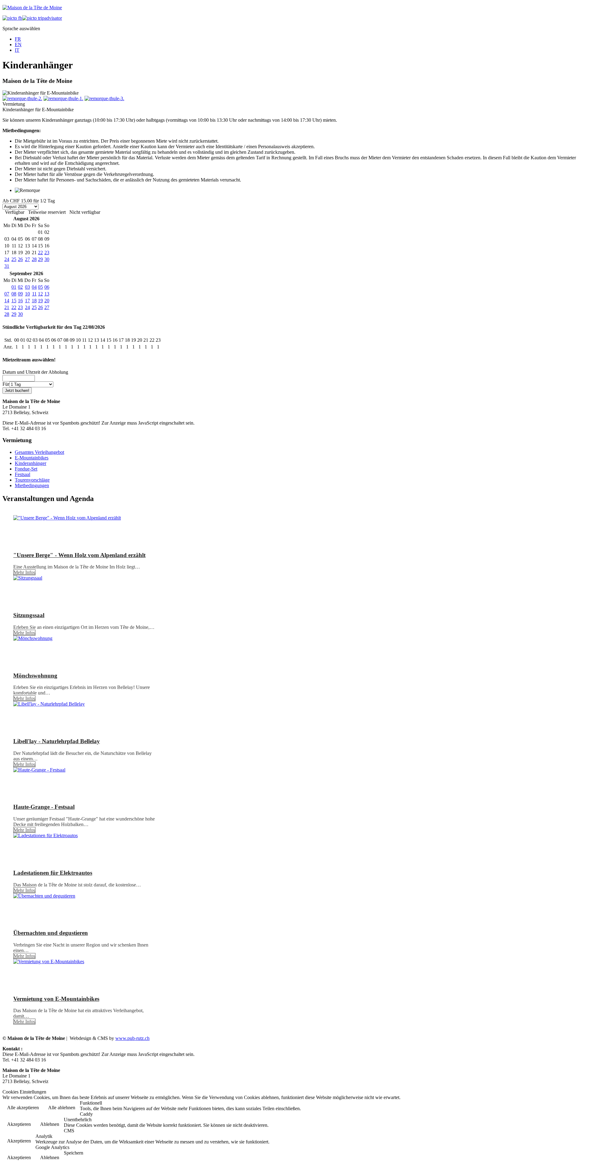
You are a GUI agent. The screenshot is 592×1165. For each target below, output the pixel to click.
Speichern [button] (73, 1152)
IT (17, 50)
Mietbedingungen (32, 485)
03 (27, 287)
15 (13, 300)
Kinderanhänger (30, 463)
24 (6, 259)
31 (6, 266)
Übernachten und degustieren (50, 933)
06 (46, 287)
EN (18, 44)
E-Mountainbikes (31, 457)
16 (20, 300)
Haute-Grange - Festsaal (44, 807)
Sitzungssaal (28, 615)
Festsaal (22, 474)
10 (27, 293)
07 (6, 293)
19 (40, 300)
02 (20, 287)
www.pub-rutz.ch (132, 1038)
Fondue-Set (26, 468)
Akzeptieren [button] (19, 1124)
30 (46, 259)
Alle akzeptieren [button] (23, 1107)
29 (40, 259)
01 (13, 287)
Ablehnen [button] (49, 1124)
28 (34, 259)
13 (46, 293)
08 (13, 293)
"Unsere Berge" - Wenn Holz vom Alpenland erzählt (79, 555)
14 (6, 300)
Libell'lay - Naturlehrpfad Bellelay (56, 741)
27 (27, 259)
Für (5, 384)
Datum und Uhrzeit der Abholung (35, 372)
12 (40, 293)
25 (13, 259)
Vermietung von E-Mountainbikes (56, 999)
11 (34, 293)
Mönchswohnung (35, 675)
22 (40, 252)
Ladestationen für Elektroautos (52, 873)
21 (6, 307)
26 (20, 259)
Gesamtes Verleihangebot (39, 452)
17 (27, 300)
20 (46, 300)
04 (34, 287)
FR (18, 39)
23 (46, 252)
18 (34, 300)
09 (20, 293)
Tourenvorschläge (32, 480)
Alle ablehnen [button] (61, 1107)
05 (40, 287)
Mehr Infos (24, 572)
